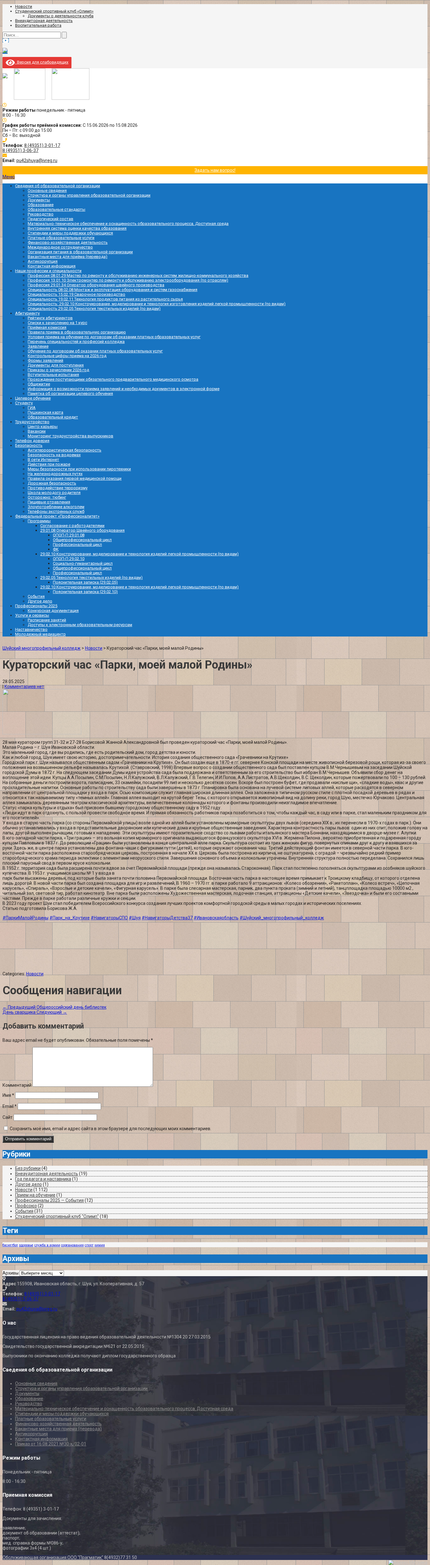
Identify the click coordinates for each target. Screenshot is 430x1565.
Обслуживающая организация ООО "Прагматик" (53, 1557)
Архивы (11, 1273)
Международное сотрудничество (60, 247)
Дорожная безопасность (52, 483)
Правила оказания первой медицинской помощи (75, 478)
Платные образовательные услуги (61, 237)
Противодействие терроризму (58, 487)
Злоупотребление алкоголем (56, 506)
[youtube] (6, 40)
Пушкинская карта (45, 412)
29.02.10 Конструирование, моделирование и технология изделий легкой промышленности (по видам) (139, 554)
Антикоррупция (43, 261)
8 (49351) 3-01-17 (42, 145)
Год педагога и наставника (43, 1178)
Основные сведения (47, 190)
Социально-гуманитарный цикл (83, 563)
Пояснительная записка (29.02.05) (85, 582)
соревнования (72, 1245)
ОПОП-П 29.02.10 (68, 558)
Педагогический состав (50, 218)
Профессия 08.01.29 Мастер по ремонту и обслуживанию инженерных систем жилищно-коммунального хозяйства (138, 275)
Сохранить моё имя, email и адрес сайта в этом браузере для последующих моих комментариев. (110, 1128)
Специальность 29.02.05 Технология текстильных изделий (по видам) (94, 308)
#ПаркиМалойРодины (25, 917)
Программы (39, 521)
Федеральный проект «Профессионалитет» (57, 516)
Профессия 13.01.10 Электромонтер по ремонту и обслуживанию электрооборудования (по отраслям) (128, 280)
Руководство (41, 214)
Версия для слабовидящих (41, 62)
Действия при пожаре (49, 464)
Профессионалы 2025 (36, 605)
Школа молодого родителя (54, 492)
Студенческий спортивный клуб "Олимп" (57, 1216)
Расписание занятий (47, 620)
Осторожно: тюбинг (47, 497)
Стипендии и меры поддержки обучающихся (70, 233)
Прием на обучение (35, 1195)
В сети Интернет (43, 459)
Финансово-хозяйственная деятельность (68, 242)
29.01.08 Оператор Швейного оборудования (82, 530)
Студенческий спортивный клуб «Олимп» (54, 11)
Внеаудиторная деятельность (44, 20)
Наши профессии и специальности (48, 270)
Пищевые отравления (49, 502)
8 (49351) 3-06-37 (20, 150)
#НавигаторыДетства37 (167, 917)
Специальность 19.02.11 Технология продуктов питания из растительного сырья (105, 299)
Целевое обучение (33, 398)
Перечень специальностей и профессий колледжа (76, 341)
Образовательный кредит (53, 417)
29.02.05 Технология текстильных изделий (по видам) (91, 577)
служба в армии (47, 1245)
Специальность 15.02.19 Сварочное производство (76, 294)
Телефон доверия (32, 440)
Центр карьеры (43, 426)
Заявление (38, 346)
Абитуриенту (27, 313)
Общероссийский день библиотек (54, 1007)
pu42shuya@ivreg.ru (36, 160)
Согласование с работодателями (72, 525)
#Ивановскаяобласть (216, 917)
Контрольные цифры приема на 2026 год (67, 355)
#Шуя (135, 917)
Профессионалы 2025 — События (49, 1200)
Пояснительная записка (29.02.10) (85, 591)
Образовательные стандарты (56, 209)
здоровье (26, 1245)
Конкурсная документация (53, 610)
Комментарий (17, 1085)
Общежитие (39, 384)
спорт (89, 1245)
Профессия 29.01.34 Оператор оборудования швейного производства (96, 285)
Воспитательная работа (38, 25)
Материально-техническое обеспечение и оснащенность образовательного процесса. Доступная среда (128, 223)
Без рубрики (28, 1168)
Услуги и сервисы (32, 615)
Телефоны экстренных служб (56, 511)
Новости (23, 6)
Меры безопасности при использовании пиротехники (79, 469)
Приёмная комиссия (47, 327)
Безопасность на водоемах (54, 454)
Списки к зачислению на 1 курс (57, 322)
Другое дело (40, 601)
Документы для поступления (56, 365)
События (36, 596)
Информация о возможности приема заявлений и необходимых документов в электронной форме (123, 388)
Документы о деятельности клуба (60, 16)
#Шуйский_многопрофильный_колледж (282, 917)
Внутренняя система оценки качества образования (77, 228)
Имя (8, 1095)
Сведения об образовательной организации (57, 185)
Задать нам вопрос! (215, 170)
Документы (39, 200)
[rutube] (5, 51)
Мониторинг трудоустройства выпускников (70, 436)
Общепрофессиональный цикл (82, 539)
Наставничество (31, 629)
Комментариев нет (24, 686)
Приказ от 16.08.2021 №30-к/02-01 (50, 1443)
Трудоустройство (32, 421)
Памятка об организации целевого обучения (70, 393)
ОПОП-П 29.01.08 (68, 535)
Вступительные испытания (53, 374)
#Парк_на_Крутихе (69, 917)
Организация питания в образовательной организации (80, 252)
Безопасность (28, 445)
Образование (41, 204)
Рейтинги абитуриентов (50, 318)
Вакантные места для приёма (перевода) (67, 256)
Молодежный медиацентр (40, 634)
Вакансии (37, 431)
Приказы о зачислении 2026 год (58, 369)
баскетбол (10, 1245)
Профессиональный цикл (77, 544)
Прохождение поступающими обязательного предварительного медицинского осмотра (113, 379)
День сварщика (35, 1012)
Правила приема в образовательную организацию (77, 332)
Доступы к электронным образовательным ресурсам (80, 624)
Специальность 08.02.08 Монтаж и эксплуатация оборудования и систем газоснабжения (112, 289)
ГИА (32, 407)
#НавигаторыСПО (109, 917)
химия (99, 1245)
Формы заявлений (45, 360)
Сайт (8, 1117)
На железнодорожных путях (55, 473)
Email (10, 1106)
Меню (9, 176)
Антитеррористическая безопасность (64, 450)
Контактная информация (52, 266)
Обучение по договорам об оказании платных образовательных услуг (95, 351)
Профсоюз (26, 1205)
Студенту (24, 403)
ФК (56, 549)
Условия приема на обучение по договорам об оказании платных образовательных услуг (114, 336)
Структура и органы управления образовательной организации (89, 195)
